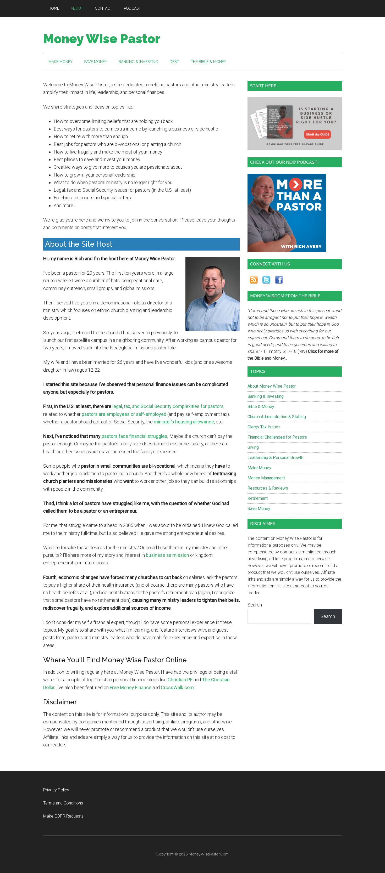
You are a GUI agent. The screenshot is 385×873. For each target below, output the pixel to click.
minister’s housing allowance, (184, 421)
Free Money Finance (130, 687)
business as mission (167, 555)
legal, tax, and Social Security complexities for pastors (168, 406)
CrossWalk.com (177, 687)
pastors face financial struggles (134, 436)
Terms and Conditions (63, 803)
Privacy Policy (56, 789)
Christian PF (180, 679)
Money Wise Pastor (101, 38)
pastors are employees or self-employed (124, 414)
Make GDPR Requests (63, 816)
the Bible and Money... (267, 358)
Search (255, 605)
